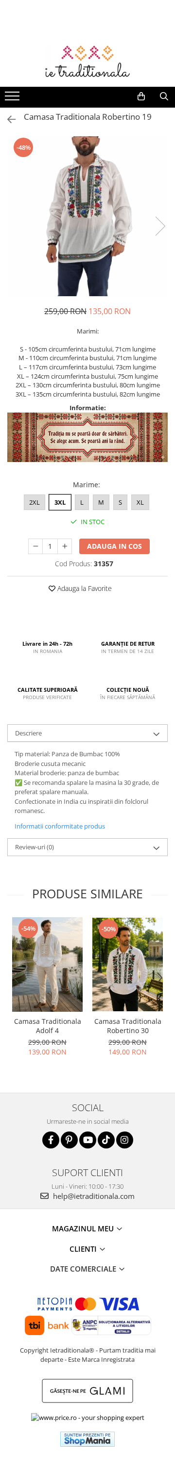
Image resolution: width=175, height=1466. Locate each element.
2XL (34, 502)
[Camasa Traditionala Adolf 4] (47, 964)
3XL (60, 502)
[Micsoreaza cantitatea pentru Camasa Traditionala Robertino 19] (35, 546)
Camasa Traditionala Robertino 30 (127, 1026)
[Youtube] (87, 1139)
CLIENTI (84, 1249)
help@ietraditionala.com (93, 1196)
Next (160, 226)
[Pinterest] (69, 1139)
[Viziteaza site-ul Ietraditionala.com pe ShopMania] (87, 1439)
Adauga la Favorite (83, 588)
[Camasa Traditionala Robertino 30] (127, 964)
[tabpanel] (87, 216)
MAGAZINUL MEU (84, 1228)
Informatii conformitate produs (60, 826)
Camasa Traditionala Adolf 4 (47, 1026)
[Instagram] (124, 1139)
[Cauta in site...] (164, 96)
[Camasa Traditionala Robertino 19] (87, 216)
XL (140, 502)
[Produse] (13, 99)
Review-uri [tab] (34, 847)
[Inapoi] (7, 119)
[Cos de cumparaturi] (141, 96)
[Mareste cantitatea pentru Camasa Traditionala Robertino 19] (64, 546)
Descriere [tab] (28, 733)
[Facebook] (50, 1139)
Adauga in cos (114, 546)
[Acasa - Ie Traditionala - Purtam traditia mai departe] (87, 63)
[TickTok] (106, 1139)
